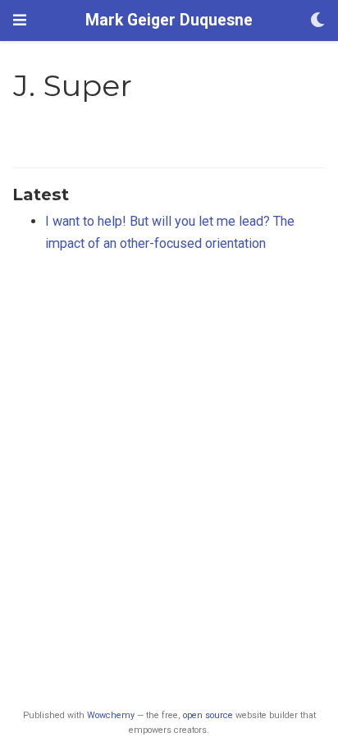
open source (208, 715)
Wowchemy (111, 715)
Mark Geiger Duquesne (169, 20)
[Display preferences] (317, 20)
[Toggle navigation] (19, 20)
